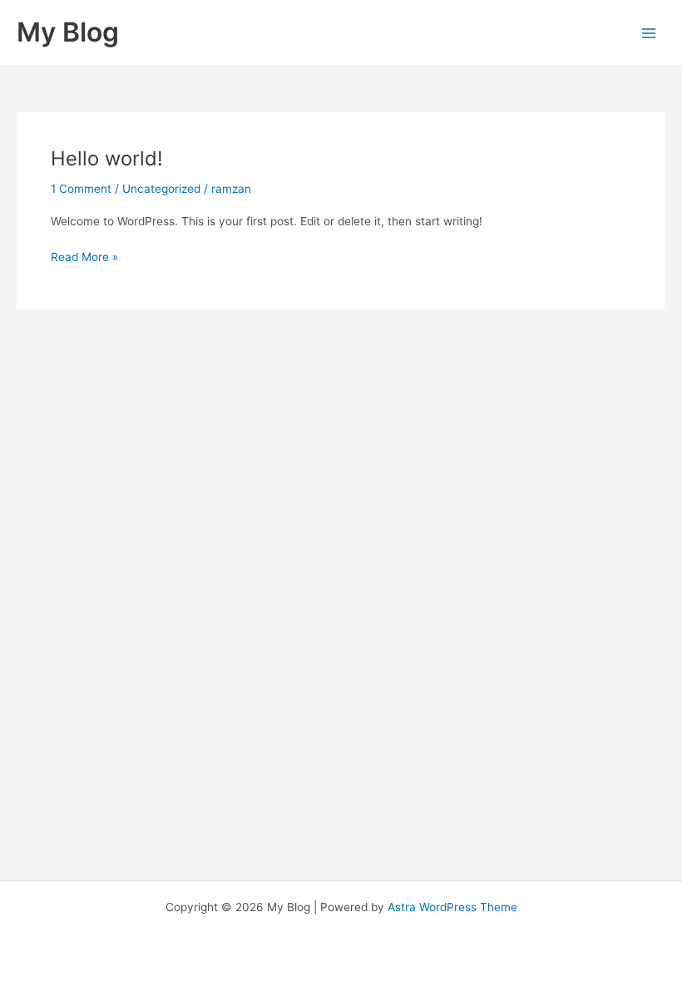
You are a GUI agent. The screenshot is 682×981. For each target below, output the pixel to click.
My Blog (68, 32)
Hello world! (107, 158)
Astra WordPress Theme (452, 907)
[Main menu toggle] (649, 33)
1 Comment (81, 188)
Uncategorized (161, 188)
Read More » (84, 256)
